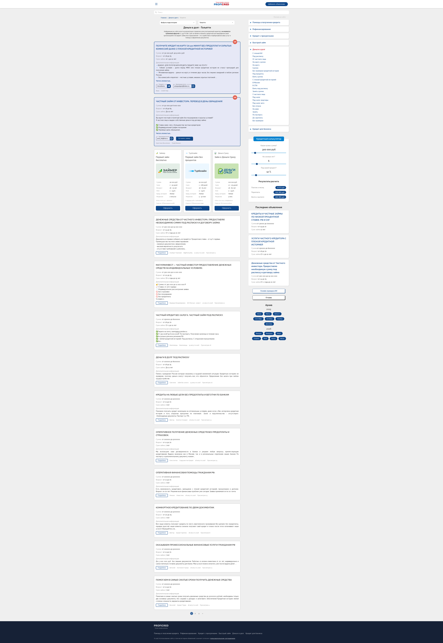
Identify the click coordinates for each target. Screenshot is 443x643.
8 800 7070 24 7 (161, 200)
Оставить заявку (184, 138)
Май (265, 338)
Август (277, 314)
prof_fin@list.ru (162, 138)
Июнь (259, 314)
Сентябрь (258, 319)
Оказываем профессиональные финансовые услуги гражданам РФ (195, 545)
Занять (255, 112)
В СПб (255, 85)
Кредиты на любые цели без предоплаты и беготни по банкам (192, 394)
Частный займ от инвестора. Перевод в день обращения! (189, 101)
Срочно (255, 68)
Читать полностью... (163, 81)
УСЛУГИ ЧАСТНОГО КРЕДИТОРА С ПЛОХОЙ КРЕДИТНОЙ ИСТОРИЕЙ (268, 241)
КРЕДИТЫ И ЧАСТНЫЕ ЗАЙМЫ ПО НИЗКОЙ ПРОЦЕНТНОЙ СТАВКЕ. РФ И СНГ (267, 216)
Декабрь (269, 324)
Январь (258, 333)
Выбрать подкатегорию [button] (169, 22)
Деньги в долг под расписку (172, 357)
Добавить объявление (276, 4)
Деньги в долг (259, 49)
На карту (256, 65)
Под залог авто (258, 103)
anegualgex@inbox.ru (181, 86)
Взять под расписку (260, 88)
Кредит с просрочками (263, 36)
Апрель (256, 338)
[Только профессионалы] (221, 5)
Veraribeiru (161, 86)
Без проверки (258, 121)
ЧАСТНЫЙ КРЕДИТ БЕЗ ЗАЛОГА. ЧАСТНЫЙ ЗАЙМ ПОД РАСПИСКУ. (189, 315)
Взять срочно (258, 77)
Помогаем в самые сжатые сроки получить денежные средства (194, 580)
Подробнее (162, 253)
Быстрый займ (259, 43)
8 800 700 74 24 (219, 200)
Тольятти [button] (203, 22)
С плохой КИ (257, 53)
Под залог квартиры (260, 100)
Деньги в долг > (174, 18)
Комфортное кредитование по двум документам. (185, 507)
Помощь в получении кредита (266, 22)
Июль (268, 314)
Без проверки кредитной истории (266, 71)
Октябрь (269, 319)
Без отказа (257, 106)
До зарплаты (258, 118)
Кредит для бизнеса (262, 129)
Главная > (164, 18)
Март (279, 333)
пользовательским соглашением (222, 638)
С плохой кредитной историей (264, 80)
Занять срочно (258, 91)
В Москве (256, 83)
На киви (256, 109)
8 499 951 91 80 (190, 200)
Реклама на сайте (280, 17)
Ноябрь (280, 319)
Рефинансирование (262, 29)
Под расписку (258, 56)
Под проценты (258, 74)
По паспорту (257, 115)
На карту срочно (259, 62)
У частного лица (259, 94)
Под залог (256, 97)
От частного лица (259, 59)
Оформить (167, 208)
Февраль (269, 333)
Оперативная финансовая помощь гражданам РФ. (185, 472)
